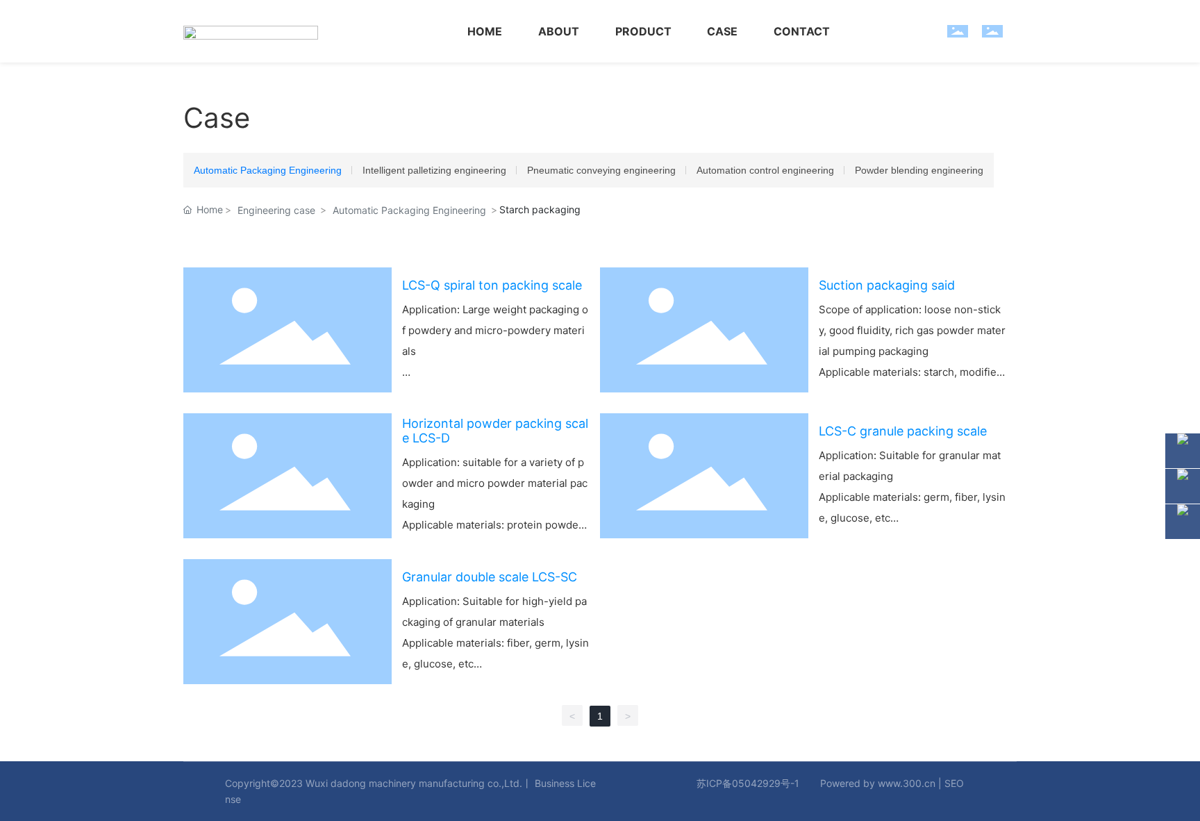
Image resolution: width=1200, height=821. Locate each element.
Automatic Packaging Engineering (268, 170)
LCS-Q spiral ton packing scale (492, 285)
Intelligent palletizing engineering (434, 170)
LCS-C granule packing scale (903, 431)
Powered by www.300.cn (877, 783)
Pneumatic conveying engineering (601, 170)
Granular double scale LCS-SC (489, 577)
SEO (954, 783)
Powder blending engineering (919, 170)
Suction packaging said (887, 285)
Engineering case (276, 210)
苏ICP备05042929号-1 (748, 783)
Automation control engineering (765, 170)
